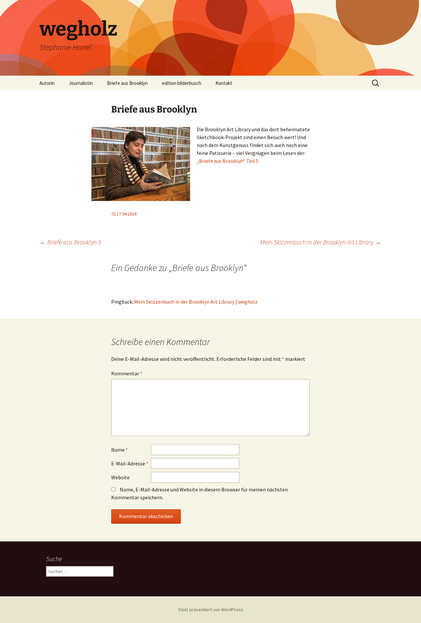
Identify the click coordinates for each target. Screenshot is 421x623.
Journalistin (81, 83)
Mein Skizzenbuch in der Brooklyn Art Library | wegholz (196, 301)
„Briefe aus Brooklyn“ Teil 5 (228, 161)
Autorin (47, 83)
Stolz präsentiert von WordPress (210, 609)
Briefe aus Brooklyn (127, 83)
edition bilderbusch (181, 83)
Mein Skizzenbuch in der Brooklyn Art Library (321, 242)
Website (120, 477)
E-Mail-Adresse (129, 463)
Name (119, 449)
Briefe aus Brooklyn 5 (70, 242)
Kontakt (223, 83)
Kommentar (126, 373)
